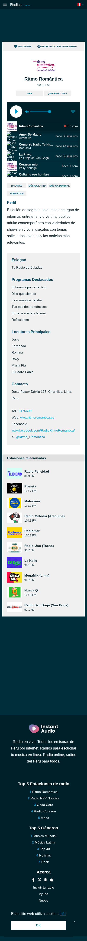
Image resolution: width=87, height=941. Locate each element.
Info (63, 914)
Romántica (17, 193)
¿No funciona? (57, 93)
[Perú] (81, 4)
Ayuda (43, 894)
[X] (39, 880)
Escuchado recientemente (59, 46)
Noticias (45, 855)
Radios (20, 5)
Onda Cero (45, 805)
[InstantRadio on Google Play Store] (45, 880)
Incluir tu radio (43, 887)
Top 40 (45, 849)
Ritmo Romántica (45, 792)
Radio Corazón (45, 811)
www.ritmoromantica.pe (37, 417)
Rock (45, 862)
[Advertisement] (43, 25)
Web (29, 93)
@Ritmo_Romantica (30, 437)
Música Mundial (59, 186)
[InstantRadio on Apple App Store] (51, 880)
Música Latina (37, 186)
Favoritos (25, 46)
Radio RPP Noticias (45, 798)
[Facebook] (33, 880)
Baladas (16, 186)
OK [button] (38, 925)
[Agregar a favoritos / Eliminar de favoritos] (73, 112)
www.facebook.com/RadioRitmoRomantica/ (43, 430)
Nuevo (43, 900)
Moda (45, 818)
